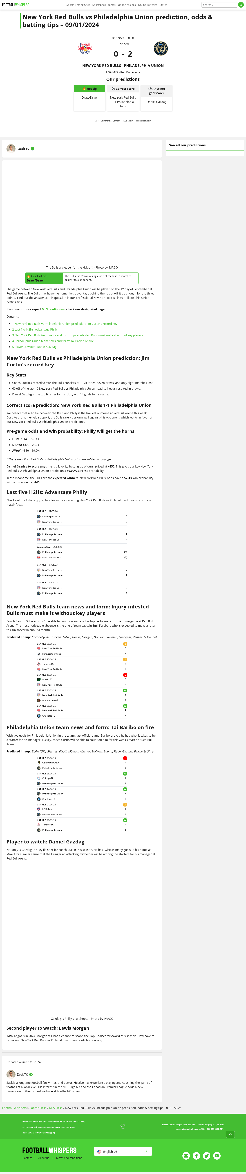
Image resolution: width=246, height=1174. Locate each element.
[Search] (241, 5)
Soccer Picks (38, 1108)
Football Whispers (14, 1108)
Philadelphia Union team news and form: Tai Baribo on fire (53, 341)
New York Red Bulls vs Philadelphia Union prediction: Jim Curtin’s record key (64, 324)
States (163, 4)
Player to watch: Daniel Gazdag (34, 347)
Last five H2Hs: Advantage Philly (34, 329)
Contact (27, 1158)
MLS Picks (55, 1108)
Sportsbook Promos (104, 4)
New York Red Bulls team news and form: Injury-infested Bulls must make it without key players (77, 335)
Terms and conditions (69, 1158)
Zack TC (23, 149)
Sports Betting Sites (78, 4)
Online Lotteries (147, 4)
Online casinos (127, 4)
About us (43, 1158)
